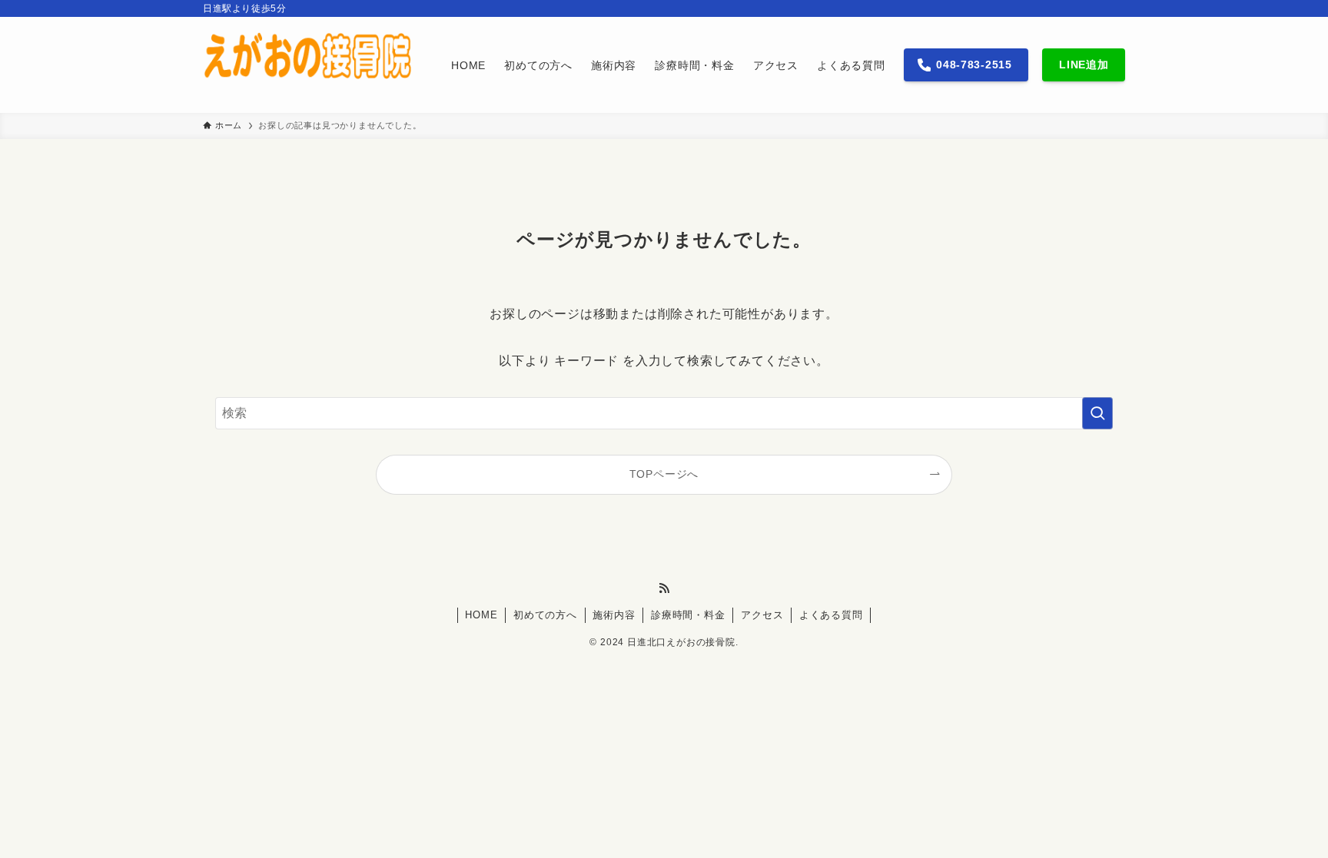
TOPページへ (664, 474)
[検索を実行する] (1097, 413)
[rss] (664, 588)
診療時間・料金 (688, 615)
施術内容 (614, 615)
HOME (481, 615)
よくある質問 (831, 615)
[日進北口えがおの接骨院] (307, 65)
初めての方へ (545, 615)
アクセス (762, 615)
